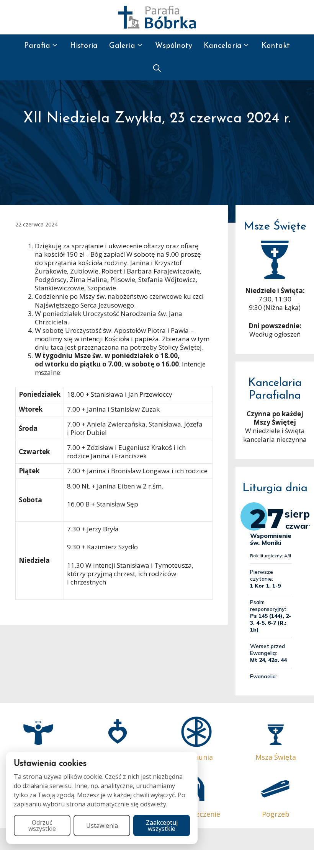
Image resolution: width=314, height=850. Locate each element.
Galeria (122, 46)
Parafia (37, 46)
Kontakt (276, 46)
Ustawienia (102, 825)
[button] (157, 68)
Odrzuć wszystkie (42, 825)
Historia (84, 46)
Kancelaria (223, 46)
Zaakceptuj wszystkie (162, 825)
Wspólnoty (173, 46)
